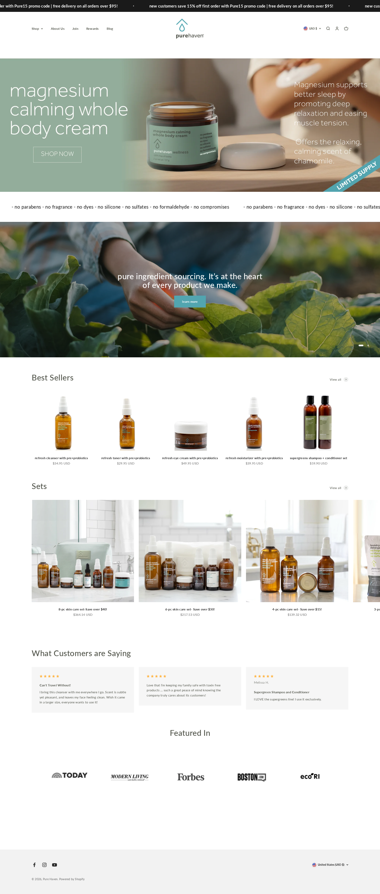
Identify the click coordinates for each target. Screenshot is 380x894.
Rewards (92, 28)
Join (75, 28)
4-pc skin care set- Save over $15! (297, 609)
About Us (58, 28)
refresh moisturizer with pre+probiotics (254, 458)
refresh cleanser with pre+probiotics (61, 458)
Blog (110, 28)
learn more (190, 301)
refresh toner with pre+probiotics (125, 458)
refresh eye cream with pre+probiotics (190, 458)
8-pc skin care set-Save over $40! (83, 609)
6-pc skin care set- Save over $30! (190, 609)
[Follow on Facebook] (34, 865)
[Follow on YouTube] (54, 865)
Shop (35, 28)
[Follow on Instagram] (44, 865)
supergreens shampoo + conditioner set (318, 458)
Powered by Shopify (72, 879)
